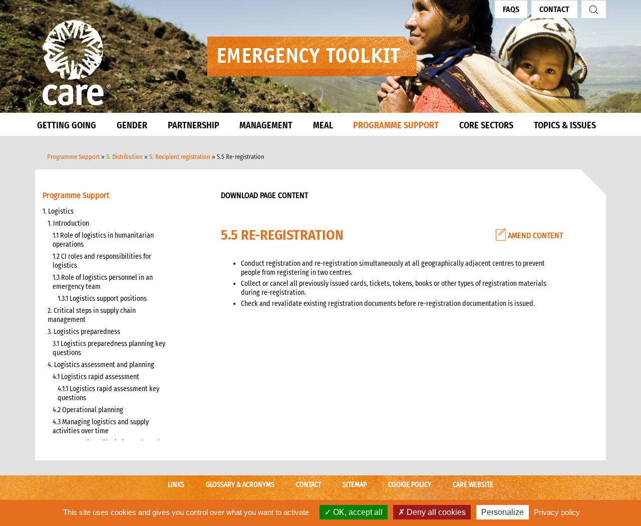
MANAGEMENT (265, 125)
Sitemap (355, 484)
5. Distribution (124, 156)
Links (176, 484)
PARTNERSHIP (193, 125)
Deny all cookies (435, 512)
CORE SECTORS (486, 125)
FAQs (511, 9)
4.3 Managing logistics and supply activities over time (101, 426)
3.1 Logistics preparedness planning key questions (109, 348)
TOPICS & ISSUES (565, 125)
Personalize (502, 512)
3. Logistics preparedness (84, 331)
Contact (554, 9)
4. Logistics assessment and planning (101, 365)
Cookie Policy (409, 484)
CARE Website (473, 484)
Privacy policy (557, 512)
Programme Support (73, 156)
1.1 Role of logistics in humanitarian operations (103, 240)
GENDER (132, 125)
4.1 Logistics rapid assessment (96, 377)
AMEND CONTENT (534, 235)
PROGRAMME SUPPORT (396, 125)
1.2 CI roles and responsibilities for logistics (102, 261)
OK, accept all (357, 512)
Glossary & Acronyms (240, 484)
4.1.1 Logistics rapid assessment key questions (108, 393)
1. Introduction (68, 223)
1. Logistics (58, 211)
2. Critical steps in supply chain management (92, 315)
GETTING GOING (66, 125)
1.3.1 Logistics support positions (102, 298)
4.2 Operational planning (88, 410)
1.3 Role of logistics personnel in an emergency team (103, 282)
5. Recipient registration (179, 156)
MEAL (323, 125)
